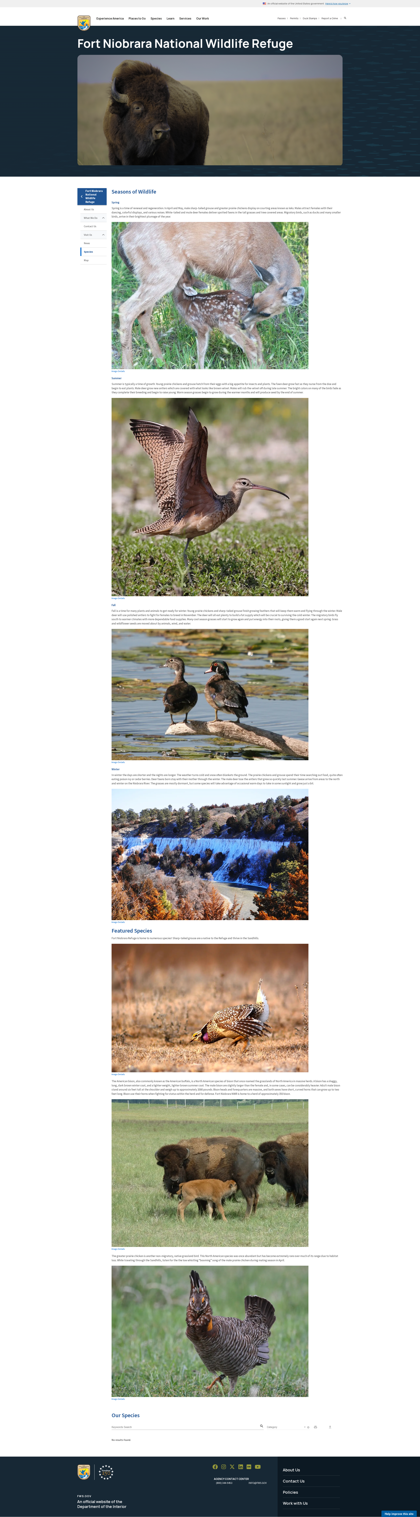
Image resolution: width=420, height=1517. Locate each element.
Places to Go (137, 18)
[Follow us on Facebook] (216, 1467)
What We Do (90, 217)
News (87, 243)
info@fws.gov (258, 1482)
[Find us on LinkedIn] (241, 1467)
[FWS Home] (84, 23)
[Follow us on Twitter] (233, 1467)
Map (86, 260)
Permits (294, 18)
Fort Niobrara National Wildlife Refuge (94, 196)
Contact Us (90, 226)
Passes (282, 18)
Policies (290, 1492)
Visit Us (88, 234)
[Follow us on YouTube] (259, 1467)
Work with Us (295, 1503)
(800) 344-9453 (224, 1482)
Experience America (110, 18)
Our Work (202, 18)
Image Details (118, 371)
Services (185, 18)
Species (156, 18)
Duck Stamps (310, 18)
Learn (170, 18)
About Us (89, 209)
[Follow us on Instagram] (224, 1467)
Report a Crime (330, 18)
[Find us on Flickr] (250, 1467)
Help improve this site (399, 1514)
